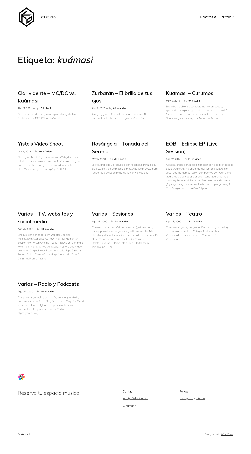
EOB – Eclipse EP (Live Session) (192, 147)
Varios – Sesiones (112, 213)
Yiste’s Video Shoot (40, 143)
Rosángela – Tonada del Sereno (120, 147)
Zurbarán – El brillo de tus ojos (122, 97)
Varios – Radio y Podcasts (48, 284)
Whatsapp (129, 406)
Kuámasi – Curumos (189, 93)
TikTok (200, 398)
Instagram (186, 398)
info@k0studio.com (135, 398)
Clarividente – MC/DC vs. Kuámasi (47, 97)
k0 (40, 108)
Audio (49, 108)
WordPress (227, 434)
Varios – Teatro (184, 213)
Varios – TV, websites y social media (45, 217)
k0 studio (48, 17)
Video (48, 151)
